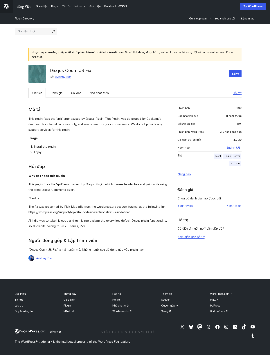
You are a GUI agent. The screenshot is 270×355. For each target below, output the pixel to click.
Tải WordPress (253, 6)
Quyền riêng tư (24, 311)
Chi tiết (37, 93)
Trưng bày (70, 293)
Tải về (235, 73)
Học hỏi (116, 293)
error (237, 156)
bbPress (216, 305)
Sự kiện (165, 299)
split (237, 163)
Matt (214, 299)
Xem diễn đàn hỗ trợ (191, 237)
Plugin (67, 305)
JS (231, 163)
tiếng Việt (55, 331)
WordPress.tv (122, 311)
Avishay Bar (63, 77)
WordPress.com (221, 293)
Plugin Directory (24, 18)
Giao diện (69, 299)
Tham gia (166, 293)
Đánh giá (56, 93)
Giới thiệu (20, 293)
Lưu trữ (19, 305)
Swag (166, 311)
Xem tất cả (234, 206)
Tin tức (19, 299)
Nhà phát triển (99, 93)
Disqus (227, 156)
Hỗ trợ (237, 93)
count (218, 156)
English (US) (234, 147)
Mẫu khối (69, 311)
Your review (185, 206)
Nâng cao (184, 174)
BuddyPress (219, 311)
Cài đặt (76, 93)
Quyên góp (169, 305)
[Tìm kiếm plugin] (53, 31)
